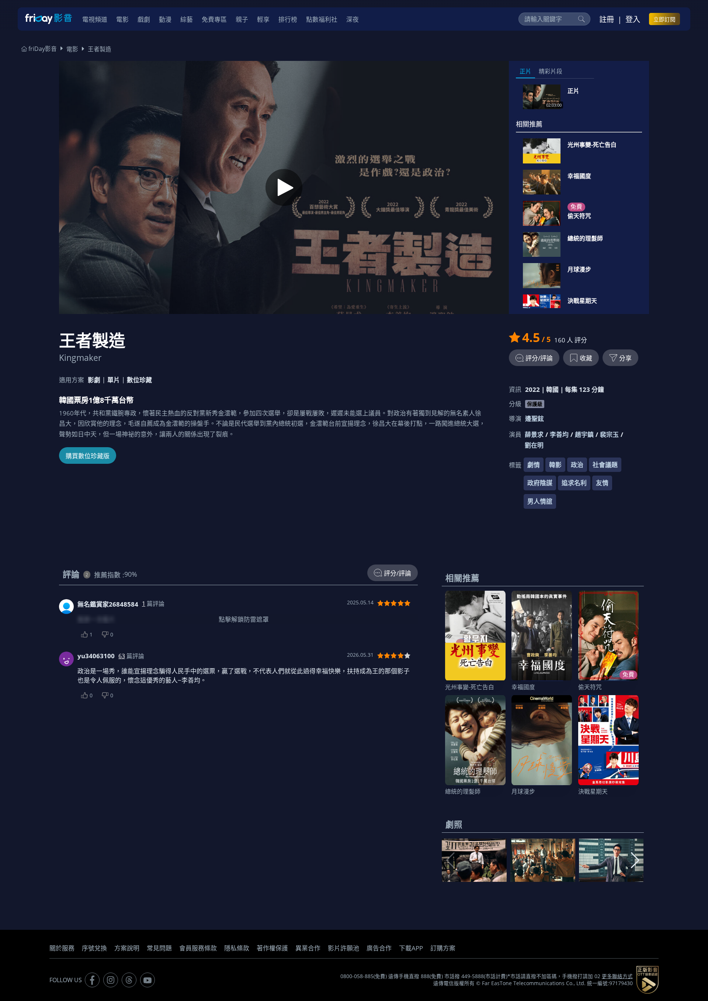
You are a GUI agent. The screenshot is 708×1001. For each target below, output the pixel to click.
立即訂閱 (664, 19)
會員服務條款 (198, 948)
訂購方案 (442, 948)
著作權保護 (272, 948)
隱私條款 (236, 948)
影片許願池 (343, 948)
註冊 (606, 19)
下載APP (411, 948)
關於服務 (61, 948)
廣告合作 (379, 948)
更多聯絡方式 (617, 976)
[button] (635, 860)
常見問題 (159, 948)
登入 (632, 19)
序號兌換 (94, 948)
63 (121, 656)
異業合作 (307, 948)
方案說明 (126, 948)
